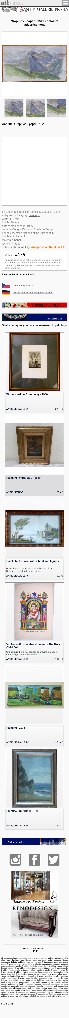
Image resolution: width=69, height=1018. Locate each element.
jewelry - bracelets (28, 976)
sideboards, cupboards (52, 990)
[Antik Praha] (11, 5)
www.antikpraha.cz (23, 285)
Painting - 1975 (15, 727)
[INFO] (34, 9)
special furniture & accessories (14, 992)
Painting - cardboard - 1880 (23, 477)
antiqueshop (14, 492)
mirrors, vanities (61, 980)
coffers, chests (34, 964)
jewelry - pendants (39, 978)
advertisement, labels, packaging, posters (18, 958)
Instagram (15, 860)
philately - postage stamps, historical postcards (38, 984)
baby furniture (13, 960)
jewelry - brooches (44, 976)
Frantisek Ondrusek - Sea (22, 811)
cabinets (21, 962)
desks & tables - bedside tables (29, 966)
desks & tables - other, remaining (29, 970)
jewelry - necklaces (9, 978)
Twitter (53, 860)
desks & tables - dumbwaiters (50, 968)
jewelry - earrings (61, 976)
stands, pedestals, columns (42, 992)
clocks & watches (8, 964)
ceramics (57, 962)
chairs (65, 962)
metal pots (49, 980)
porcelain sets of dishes (11, 988)
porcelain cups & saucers (23, 986)
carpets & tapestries (43, 962)
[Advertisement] (34, 171)
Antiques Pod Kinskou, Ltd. (48, 247)
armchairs (40, 958)
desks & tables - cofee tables (56, 966)
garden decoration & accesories (14, 974)
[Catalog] (34, 903)
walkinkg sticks (21, 996)
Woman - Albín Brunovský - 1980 (27, 394)
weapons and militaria (48, 996)
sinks (65, 990)
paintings (34, 215)
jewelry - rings (54, 978)
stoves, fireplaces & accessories (34, 994)
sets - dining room (44, 988)
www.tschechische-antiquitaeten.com (32, 292)
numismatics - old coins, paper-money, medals (39, 982)
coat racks (22, 964)
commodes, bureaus (50, 964)
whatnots (61, 996)
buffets (14, 962)
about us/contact (34, 948)
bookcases (5, 962)
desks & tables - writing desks (21, 972)
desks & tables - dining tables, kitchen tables (19, 968)
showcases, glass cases (31, 990)
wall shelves (34, 996)
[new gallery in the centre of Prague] (34, 844)
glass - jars (46, 974)
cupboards (10, 966)
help (34, 951)
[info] (34, 306)
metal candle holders (34, 980)
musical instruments (9, 982)
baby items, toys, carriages (33, 960)
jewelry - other (24, 978)
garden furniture (34, 974)
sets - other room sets (10, 990)
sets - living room (60, 988)
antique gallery (17, 409)
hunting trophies (13, 976)
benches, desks (61, 960)
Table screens (55, 994)
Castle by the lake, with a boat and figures (32, 561)
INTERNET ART (7, 1004)
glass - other (57, 974)
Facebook (34, 860)
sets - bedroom (28, 988)
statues (58, 992)
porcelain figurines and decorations (52, 986)
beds (50, 960)
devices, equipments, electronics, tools (51, 972)
